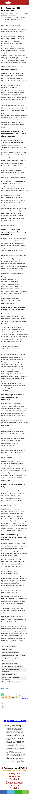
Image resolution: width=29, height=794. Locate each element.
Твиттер (14, 784)
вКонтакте (14, 776)
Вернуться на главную (15, 720)
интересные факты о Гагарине (12, 666)
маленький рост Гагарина (10, 652)
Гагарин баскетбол (8, 661)
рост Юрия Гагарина (9, 646)
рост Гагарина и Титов (9, 664)
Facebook (14, 779)
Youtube (14, 787)
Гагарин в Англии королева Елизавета (11, 670)
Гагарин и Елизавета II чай (11, 682)
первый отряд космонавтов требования (11, 678)
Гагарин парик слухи (9, 674)
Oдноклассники (14, 782)
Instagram (14, 773)
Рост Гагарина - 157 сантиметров (10, 9)
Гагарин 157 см (7, 649)
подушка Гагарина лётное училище (14, 655)
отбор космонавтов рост (10, 658)
